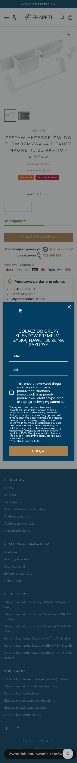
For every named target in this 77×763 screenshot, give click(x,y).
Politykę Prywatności (48, 402)
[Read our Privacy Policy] (65, 408)
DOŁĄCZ (38, 451)
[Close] (69, 307)
